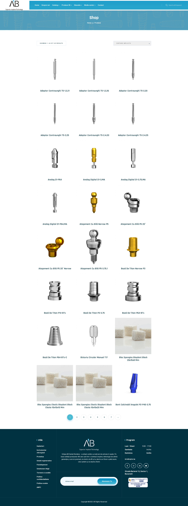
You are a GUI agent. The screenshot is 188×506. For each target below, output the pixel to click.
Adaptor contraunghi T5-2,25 (55, 135)
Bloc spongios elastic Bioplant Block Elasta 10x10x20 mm (94, 406)
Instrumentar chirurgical (41, 451)
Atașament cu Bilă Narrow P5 (94, 224)
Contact (101, 5)
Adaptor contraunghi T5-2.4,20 (94, 135)
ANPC (39, 487)
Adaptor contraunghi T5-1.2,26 (94, 90)
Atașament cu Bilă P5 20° (133, 224)
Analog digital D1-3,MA (94, 179)
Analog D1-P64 (55, 179)
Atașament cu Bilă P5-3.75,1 (94, 268)
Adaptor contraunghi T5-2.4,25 (133, 135)
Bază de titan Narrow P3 (133, 268)
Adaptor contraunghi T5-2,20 (133, 90)
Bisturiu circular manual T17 (94, 357)
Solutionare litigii (43, 469)
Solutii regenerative (44, 461)
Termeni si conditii (43, 473)
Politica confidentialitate (43, 478)
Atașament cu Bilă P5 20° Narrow (55, 268)
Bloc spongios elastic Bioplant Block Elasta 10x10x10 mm (54, 406)
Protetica (40, 457)
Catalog (55, 5)
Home (37, 5)
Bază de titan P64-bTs (133, 312)
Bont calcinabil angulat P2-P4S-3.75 (133, 404)
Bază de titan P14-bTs (55, 312)
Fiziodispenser (42, 465)
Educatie (77, 5)
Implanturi (40, 446)
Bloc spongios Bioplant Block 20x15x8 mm (133, 359)
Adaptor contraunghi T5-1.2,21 (55, 90)
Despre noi (46, 5)
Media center (89, 5)
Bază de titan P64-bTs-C (55, 357)
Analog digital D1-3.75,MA (133, 179)
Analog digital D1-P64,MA (55, 224)
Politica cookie (42, 483)
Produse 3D (66, 5)
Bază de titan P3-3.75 (94, 312)
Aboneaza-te (107, 481)
